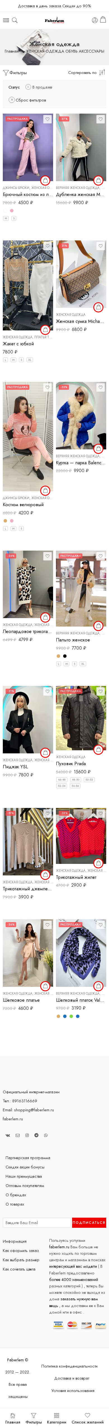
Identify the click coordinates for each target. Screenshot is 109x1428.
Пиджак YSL (15, 766)
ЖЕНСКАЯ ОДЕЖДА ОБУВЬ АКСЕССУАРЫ (65, 51)
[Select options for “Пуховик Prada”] (98, 750)
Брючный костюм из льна (28, 194)
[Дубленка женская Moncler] (81, 147)
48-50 (75, 780)
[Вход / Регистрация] (94, 20)
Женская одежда (46, 188)
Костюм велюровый (23, 504)
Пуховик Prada (71, 763)
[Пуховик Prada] (81, 718)
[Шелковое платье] (28, 953)
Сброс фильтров (31, 100)
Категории (56, 1422)
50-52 (89, 780)
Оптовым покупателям (25, 1185)
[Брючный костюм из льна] (28, 147)
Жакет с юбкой (18, 343)
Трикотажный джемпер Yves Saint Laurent (28, 888)
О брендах (16, 1195)
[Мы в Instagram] (27, 1135)
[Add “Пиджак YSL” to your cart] (45, 753)
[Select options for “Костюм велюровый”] (45, 491)
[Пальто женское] (81, 589)
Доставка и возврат (71, 1378)
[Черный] (64, 656)
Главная (12, 51)
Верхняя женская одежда (77, 188)
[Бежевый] (5, 520)
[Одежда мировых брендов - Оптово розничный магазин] (55, 20)
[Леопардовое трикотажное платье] (28, 584)
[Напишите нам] (18, 1135)
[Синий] (77, 1016)
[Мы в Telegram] (36, 1135)
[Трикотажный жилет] (81, 836)
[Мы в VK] (8, 1135)
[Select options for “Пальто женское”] (98, 626)
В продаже (42, 87)
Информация (15, 1241)
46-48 (62, 780)
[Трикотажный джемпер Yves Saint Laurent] (28, 841)
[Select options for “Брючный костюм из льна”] (45, 180)
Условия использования (72, 1390)
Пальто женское (73, 639)
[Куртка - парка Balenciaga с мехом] (81, 415)
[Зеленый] (71, 1016)
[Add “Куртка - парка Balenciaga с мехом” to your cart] (98, 449)
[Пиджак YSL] (28, 719)
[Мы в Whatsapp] (46, 1135)
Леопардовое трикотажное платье (28, 631)
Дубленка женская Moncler (81, 194)
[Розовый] (11, 210)
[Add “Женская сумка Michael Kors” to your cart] (98, 307)
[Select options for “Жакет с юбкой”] (45, 330)
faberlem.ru (13, 1119)
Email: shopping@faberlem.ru (28, 1110)
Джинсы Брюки (16, 188)
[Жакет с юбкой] (28, 285)
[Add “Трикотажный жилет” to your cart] (98, 863)
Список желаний (88, 1422)
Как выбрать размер (21, 1260)
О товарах (15, 1204)
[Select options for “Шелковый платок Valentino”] (98, 986)
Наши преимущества (24, 1176)
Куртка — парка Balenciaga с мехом (81, 462)
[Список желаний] (47, 119)
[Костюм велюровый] (28, 437)
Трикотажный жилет (76, 877)
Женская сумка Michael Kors (81, 321)
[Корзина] (103, 20)
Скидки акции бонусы (25, 1167)
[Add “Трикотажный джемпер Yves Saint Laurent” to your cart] (45, 875)
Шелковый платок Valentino (81, 1000)
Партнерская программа (28, 1158)
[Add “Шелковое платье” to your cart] (45, 986)
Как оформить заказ (21, 1250)
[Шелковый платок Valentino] (81, 953)
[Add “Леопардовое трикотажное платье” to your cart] (45, 617)
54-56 (75, 786)
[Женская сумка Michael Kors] (81, 274)
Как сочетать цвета (19, 1269)
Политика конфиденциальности (69, 1366)
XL (29, 360)
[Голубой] (64, 1016)
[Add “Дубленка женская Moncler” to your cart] (98, 180)
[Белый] (5, 210)
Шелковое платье (21, 1000)
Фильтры (18, 72)
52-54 (61, 786)
